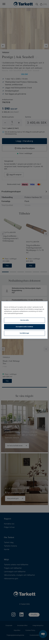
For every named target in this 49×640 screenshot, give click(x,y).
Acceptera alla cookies (24, 326)
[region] (24, 320)
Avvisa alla (24, 320)
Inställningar (24, 333)
